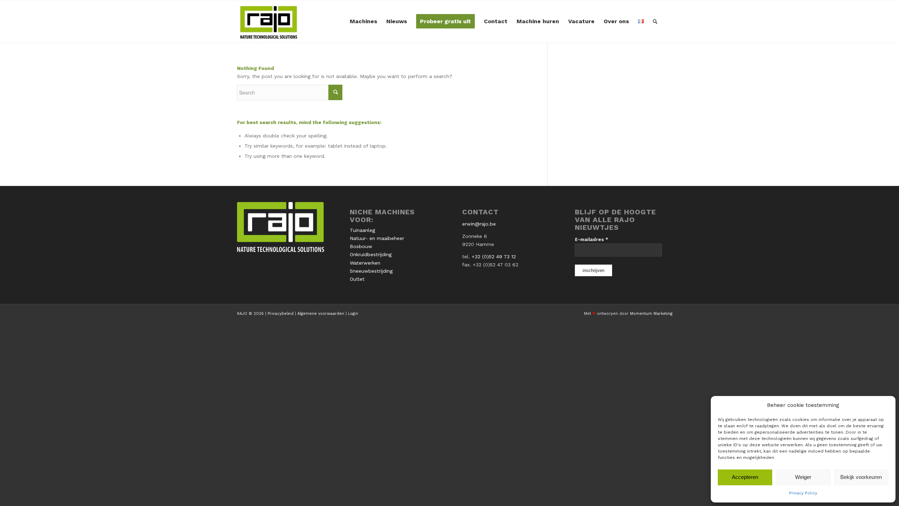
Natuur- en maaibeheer (377, 238)
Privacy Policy (803, 493)
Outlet (357, 279)
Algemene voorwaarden (320, 313)
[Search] (655, 21)
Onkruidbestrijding (371, 254)
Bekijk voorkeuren (861, 477)
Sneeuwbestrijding (371, 271)
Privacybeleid (281, 313)
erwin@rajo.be (479, 224)
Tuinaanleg (362, 230)
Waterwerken (365, 263)
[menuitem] (363, 21)
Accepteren (745, 477)
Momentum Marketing (651, 313)
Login (353, 313)
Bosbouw (361, 246)
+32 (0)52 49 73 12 (494, 256)
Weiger (803, 477)
